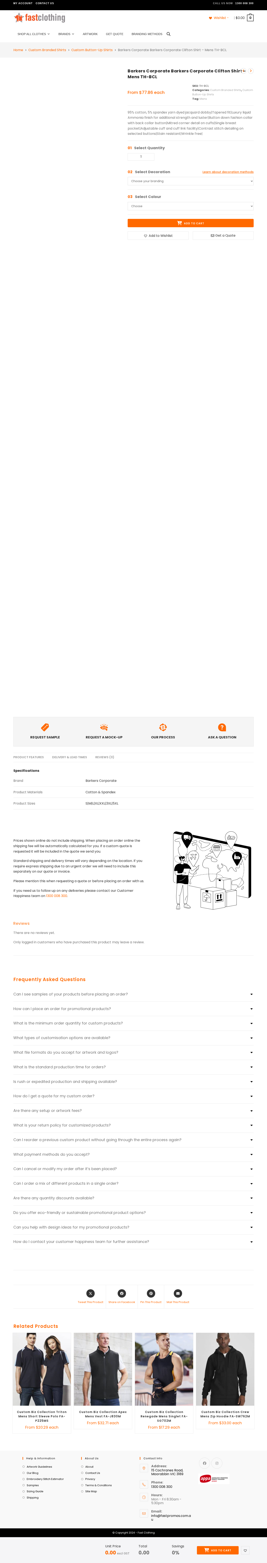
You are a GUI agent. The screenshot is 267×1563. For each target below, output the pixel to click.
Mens (203, 99)
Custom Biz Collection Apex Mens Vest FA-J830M (103, 1414)
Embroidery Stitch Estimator (45, 1479)
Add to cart (220, 1550)
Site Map (91, 1491)
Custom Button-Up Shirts (92, 50)
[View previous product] (243, 71)
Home (18, 50)
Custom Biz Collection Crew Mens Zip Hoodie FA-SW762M (225, 1414)
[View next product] (251, 71)
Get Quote (114, 34)
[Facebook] (204, 1463)
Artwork (90, 34)
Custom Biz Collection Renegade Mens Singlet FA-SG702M (164, 1416)
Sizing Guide (35, 1491)
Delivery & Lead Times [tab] (69, 757)
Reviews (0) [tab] (104, 757)
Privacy (90, 1479)
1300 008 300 (56, 895)
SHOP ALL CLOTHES (32, 34)
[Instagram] (216, 1463)
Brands (64, 34)
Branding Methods (147, 34)
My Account (23, 3)
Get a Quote (225, 235)
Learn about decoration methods (228, 172)
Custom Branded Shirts (47, 50)
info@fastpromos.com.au (171, 1517)
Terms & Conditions (98, 1485)
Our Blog (32, 1473)
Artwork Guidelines (39, 1467)
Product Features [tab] (28, 757)
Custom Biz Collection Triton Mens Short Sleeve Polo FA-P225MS (42, 1416)
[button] (245, 1550)
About (89, 1467)
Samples (33, 1485)
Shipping (33, 1498)
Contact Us (45, 3)
